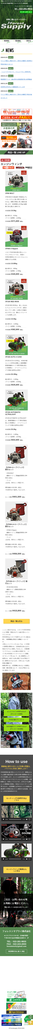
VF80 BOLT (9, 193)
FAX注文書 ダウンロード (16, 719)
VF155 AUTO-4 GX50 (13, 357)
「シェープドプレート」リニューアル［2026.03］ (16, 71)
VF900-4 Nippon (11, 249)
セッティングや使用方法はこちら (16, 799)
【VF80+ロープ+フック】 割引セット (15, 468)
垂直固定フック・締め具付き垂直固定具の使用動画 (16, 79)
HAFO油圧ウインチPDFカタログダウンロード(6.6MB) (16, 728)
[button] (16, 812)
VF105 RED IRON (12, 301)
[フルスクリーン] (29, 819)
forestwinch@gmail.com (16, 946)
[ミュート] (27, 819)
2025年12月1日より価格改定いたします (13, 87)
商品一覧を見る (16, 621)
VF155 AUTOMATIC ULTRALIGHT (13, 413)
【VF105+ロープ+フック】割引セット (16, 582)
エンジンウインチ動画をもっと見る (16, 870)
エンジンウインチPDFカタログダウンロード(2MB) (16, 713)
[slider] (15, 819)
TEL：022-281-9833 (16, 941)
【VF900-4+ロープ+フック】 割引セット (16, 525)
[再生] (3, 819)
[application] (16, 812)
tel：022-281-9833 (23, 8)
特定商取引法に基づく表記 (16, 951)
